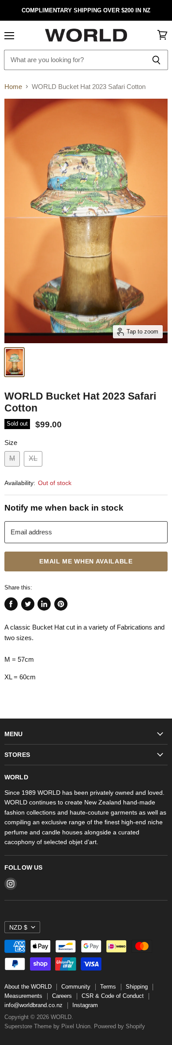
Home (13, 86)
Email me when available (86, 561)
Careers (62, 996)
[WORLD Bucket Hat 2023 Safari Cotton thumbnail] (14, 362)
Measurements (23, 996)
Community (75, 986)
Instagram (85, 1005)
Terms (108, 986)
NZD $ (18, 927)
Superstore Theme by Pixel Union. (48, 1026)
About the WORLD (28, 986)
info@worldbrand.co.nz (33, 1005)
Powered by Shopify (119, 1026)
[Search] (156, 60)
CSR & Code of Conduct (113, 996)
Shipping (137, 986)
